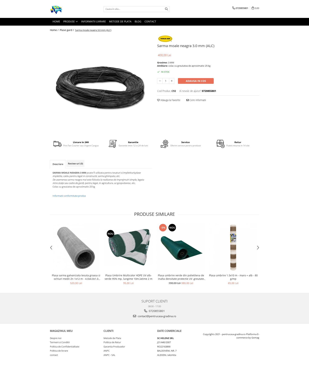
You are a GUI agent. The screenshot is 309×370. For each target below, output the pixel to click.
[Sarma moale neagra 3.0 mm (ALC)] (101, 85)
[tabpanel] (101, 85)
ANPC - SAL (109, 355)
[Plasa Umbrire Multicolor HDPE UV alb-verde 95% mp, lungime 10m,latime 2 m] (128, 247)
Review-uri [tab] (75, 163)
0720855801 (156, 311)
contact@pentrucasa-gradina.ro (156, 316)
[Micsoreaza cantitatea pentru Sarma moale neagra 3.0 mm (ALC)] (160, 81)
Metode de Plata (112, 338)
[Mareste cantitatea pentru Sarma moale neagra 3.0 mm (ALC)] (171, 81)
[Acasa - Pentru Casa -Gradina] (68, 9)
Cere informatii (197, 100)
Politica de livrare (59, 350)
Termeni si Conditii (60, 342)
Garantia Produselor (114, 346)
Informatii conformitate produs (69, 195)
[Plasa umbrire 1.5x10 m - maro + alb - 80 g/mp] (233, 247)
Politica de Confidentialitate (64, 346)
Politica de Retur (112, 342)
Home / (54, 30)
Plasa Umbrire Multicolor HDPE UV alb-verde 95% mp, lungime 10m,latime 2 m (128, 277)
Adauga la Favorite (170, 100)
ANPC (107, 350)
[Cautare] (166, 9)
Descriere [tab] (58, 164)
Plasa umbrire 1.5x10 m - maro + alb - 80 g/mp (233, 277)
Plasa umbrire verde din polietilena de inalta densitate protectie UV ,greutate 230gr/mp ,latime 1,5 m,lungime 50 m (181, 277)
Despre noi (55, 338)
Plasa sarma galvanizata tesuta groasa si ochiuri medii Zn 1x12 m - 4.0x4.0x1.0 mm (76, 277)
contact (54, 355)
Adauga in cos (196, 81)
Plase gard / (67, 30)
